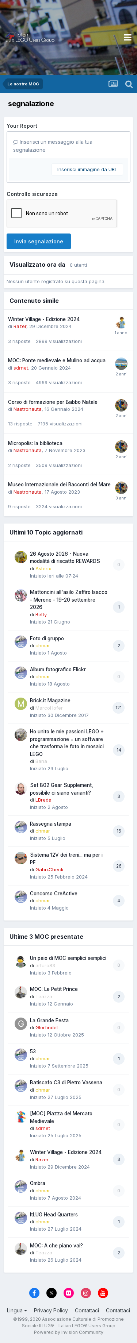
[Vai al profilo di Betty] (21, 595)
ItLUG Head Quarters (54, 1214)
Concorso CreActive (53, 893)
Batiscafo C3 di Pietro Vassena (66, 1082)
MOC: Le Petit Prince (54, 989)
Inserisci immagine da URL (87, 169)
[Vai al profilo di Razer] (121, 322)
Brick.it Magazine (50, 700)
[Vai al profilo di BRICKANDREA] (121, 364)
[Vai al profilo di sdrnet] (21, 1117)
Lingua (15, 1310)
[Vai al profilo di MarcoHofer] (21, 704)
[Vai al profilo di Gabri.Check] (21, 858)
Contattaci (87, 1310)
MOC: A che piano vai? (56, 1246)
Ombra (37, 1183)
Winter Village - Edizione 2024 (44, 319)
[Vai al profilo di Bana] (21, 735)
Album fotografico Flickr (58, 669)
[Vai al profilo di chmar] (21, 642)
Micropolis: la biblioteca (35, 443)
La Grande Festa (49, 1020)
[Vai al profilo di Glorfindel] (21, 1024)
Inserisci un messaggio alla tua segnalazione (52, 146)
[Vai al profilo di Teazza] (21, 992)
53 (33, 1051)
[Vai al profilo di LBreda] (21, 788)
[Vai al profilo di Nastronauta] (121, 405)
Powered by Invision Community (68, 1332)
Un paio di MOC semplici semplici (68, 958)
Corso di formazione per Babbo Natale (53, 402)
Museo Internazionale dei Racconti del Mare (59, 484)
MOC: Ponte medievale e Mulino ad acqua (57, 360)
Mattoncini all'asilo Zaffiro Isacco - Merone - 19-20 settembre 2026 (68, 599)
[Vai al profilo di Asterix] (21, 557)
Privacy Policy (51, 1310)
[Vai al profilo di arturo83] (21, 961)
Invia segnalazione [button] (38, 241)
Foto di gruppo (47, 638)
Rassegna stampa (50, 824)
